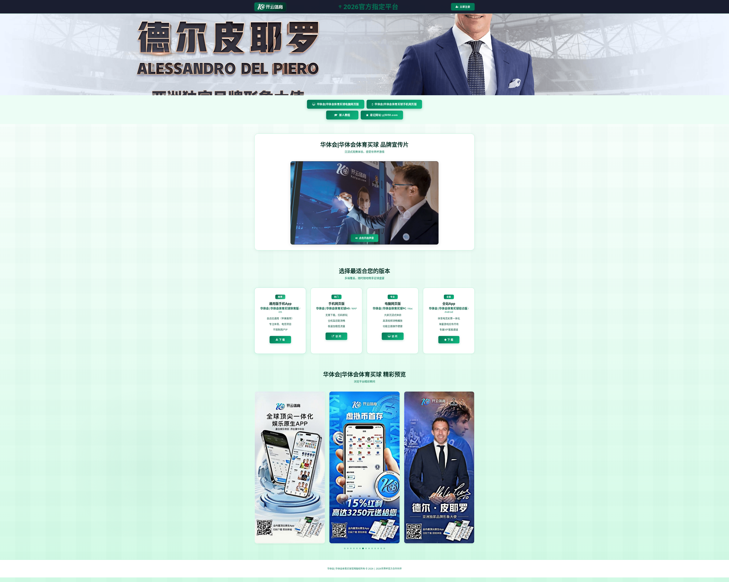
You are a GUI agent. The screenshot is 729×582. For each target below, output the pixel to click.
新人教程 (344, 114)
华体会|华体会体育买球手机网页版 (396, 104)
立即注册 (465, 6)
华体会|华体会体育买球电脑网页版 (338, 104)
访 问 (338, 336)
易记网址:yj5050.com (384, 114)
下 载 (282, 339)
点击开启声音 (366, 238)
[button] (345, 548)
